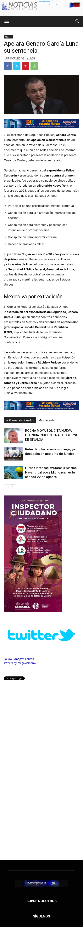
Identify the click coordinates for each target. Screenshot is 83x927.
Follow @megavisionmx (19, 659)
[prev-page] (6, 486)
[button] (6, 21)
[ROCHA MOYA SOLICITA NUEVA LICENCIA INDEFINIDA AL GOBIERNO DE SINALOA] (13, 435)
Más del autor (47, 420)
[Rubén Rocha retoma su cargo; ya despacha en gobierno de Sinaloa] (13, 453)
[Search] (77, 21)
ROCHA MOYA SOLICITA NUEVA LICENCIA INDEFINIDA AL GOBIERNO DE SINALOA (51, 435)
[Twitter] (16, 66)
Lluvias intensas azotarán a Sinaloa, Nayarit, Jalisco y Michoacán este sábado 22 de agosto (51, 472)
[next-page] (12, 486)
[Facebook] (8, 66)
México (8, 36)
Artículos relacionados (20, 420)
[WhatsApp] (34, 66)
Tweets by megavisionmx (20, 663)
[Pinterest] (25, 66)
